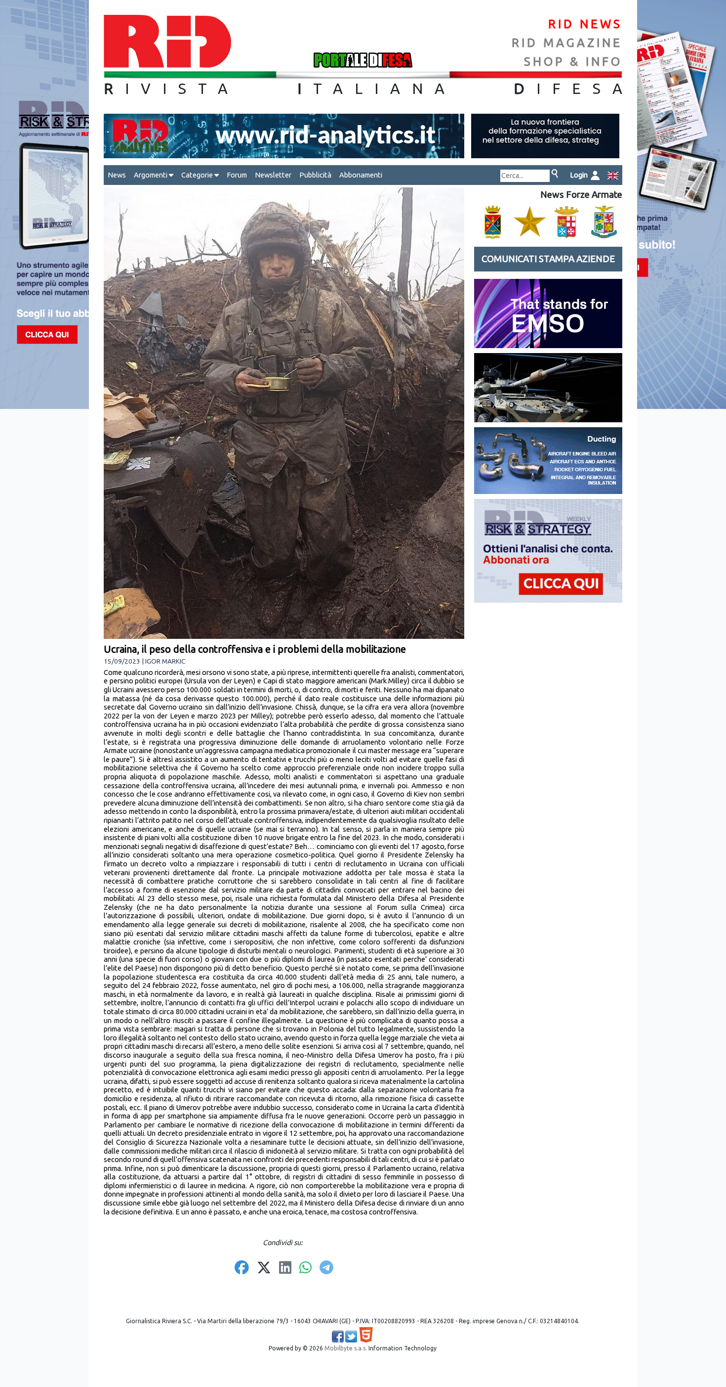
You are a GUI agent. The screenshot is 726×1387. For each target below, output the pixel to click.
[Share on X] (264, 1268)
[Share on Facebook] (242, 1268)
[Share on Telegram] (326, 1268)
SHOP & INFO (573, 61)
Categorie (197, 175)
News (117, 175)
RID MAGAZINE (567, 42)
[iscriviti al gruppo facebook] (338, 1336)
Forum (237, 175)
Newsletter (273, 175)
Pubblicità (315, 175)
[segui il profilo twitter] (351, 1336)
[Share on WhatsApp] (305, 1268)
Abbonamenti (360, 175)
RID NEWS (585, 24)
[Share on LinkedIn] (285, 1268)
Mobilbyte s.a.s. (345, 1348)
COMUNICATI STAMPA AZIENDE (548, 259)
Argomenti (151, 175)
